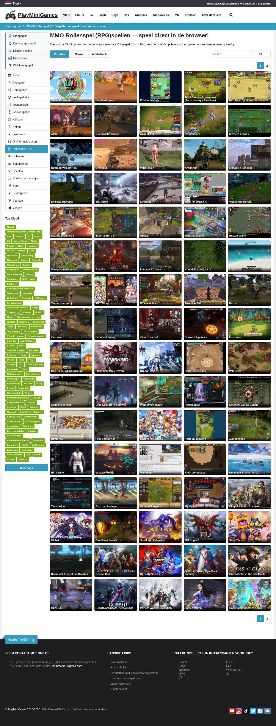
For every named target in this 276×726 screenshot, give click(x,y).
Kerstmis (24, 322)
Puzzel (10, 246)
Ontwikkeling (30, 269)
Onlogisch (12, 298)
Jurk (31, 250)
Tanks (10, 326)
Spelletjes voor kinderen (20, 288)
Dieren (10, 250)
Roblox (39, 312)
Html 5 (79, 15)
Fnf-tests (23, 459)
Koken (16, 127)
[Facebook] (259, 711)
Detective (25, 412)
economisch (20, 104)
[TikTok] (245, 711)
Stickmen (12, 284)
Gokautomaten (14, 454)
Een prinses (32, 374)
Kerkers (28, 383)
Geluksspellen (21, 112)
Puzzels (32, 431)
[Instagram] (238, 711)
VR (177, 15)
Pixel (23, 407)
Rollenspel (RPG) (23, 149)
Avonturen (18, 82)
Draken (37, 398)
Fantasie (32, 246)
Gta (20, 364)
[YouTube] (231, 711)
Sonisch (26, 298)
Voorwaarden (119, 662)
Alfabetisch (99, 54)
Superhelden (27, 341)
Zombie (27, 265)
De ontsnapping (36, 336)
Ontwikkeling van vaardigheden (24, 232)
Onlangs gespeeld (24, 43)
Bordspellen (19, 90)
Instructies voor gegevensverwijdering (134, 672)
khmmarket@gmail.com (67, 666)
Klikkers (17, 119)
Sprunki (19, 236)
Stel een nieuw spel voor (126, 678)
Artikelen (190, 15)
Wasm (37, 454)
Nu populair (19, 58)
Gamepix (36, 260)
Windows (141, 15)
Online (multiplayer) (24, 141)
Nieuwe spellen (22, 50)
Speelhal (18, 171)
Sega (114, 15)
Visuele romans (15, 336)
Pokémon (12, 355)
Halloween (29, 379)
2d (8, 241)
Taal (16, 3)
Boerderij (22, 326)
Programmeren (15, 402)
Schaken (11, 407)
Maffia (25, 445)
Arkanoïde (12, 369)
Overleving (13, 265)
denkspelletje (20, 97)
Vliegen (17, 208)
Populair (59, 54)
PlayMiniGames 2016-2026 (24, 709)
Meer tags (26, 468)
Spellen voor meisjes (25, 178)
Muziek (10, 227)
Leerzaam (18, 134)
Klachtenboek (119, 689)
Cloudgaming (14, 303)
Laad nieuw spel (121, 683)
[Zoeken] (261, 54)
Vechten (17, 200)
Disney (10, 360)
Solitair (11, 364)
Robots (29, 274)
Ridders (11, 322)
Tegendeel (38, 322)
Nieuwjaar (27, 450)
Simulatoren (20, 163)
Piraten (28, 393)
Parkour (31, 402)
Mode (21, 246)
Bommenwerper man (18, 398)
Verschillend (20, 241)
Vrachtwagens (32, 421)
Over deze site (211, 15)
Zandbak (33, 350)
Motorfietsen (30, 331)
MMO (66, 15)
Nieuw (79, 54)
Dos (126, 15)
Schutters (38, 440)
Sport (15, 185)
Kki (28, 454)
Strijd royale (28, 279)
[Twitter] (252, 711)
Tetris (21, 360)
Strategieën (19, 193)
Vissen (10, 459)
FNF (9, 236)
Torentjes (28, 426)
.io (91, 15)
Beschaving (13, 383)
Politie (10, 388)
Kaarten (27, 312)
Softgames (12, 279)
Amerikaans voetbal (17, 307)
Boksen (38, 412)
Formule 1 (12, 445)
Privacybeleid (119, 667)
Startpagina (19, 36)
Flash (102, 15)
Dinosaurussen (34, 364)
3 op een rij (13, 312)
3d (29, 236)
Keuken (11, 345)
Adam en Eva (14, 421)
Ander (16, 75)
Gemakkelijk (13, 393)
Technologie (13, 331)
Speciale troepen (16, 350)
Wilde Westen (14, 435)
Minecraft (12, 260)
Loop (35, 307)
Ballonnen (40, 298)
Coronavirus (30, 417)
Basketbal (23, 388)
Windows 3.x (160, 15)
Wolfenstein (38, 445)
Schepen (11, 341)
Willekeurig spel (22, 65)
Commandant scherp (18, 440)
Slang (39, 383)
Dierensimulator (15, 431)
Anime (24, 260)
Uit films (34, 407)
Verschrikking (14, 274)
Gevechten (13, 293)
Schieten (18, 156)
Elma (24, 369)
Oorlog (21, 250)
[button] (231, 15)
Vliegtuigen (13, 269)
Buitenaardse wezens (28, 317)
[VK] (267, 711)
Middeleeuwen (14, 374)
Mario (10, 317)
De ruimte (12, 255)
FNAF (31, 360)
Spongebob (13, 426)
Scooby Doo (13, 417)
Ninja (22, 345)
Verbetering (27, 255)
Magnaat (11, 412)
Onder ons (36, 326)
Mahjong (35, 355)
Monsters (27, 293)
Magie (34, 241)
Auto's (37, 236)
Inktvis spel (13, 379)
